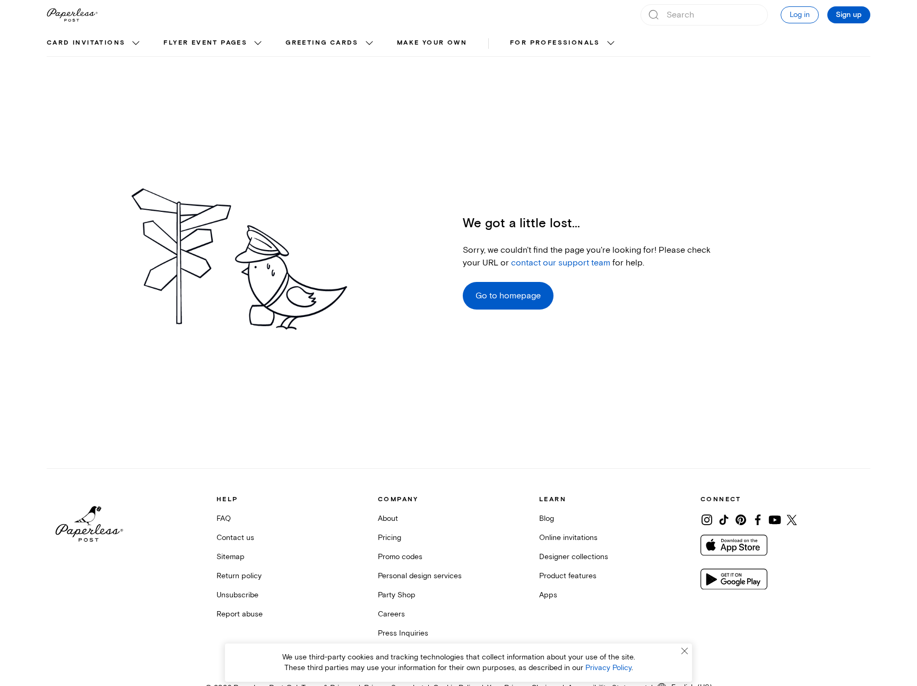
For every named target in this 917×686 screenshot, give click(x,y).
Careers (391, 614)
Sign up (849, 15)
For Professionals (555, 43)
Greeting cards (322, 43)
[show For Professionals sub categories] (610, 43)
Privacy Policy (608, 667)
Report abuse (240, 614)
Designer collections (573, 556)
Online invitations (568, 537)
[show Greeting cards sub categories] (369, 43)
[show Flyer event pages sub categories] (258, 43)
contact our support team (560, 263)
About (388, 518)
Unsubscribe (237, 594)
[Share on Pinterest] (740, 519)
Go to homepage (508, 295)
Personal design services (420, 575)
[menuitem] (94, 43)
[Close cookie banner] (684, 651)
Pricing (389, 537)
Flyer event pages (205, 43)
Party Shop (397, 594)
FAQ (224, 518)
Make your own (432, 43)
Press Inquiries (403, 633)
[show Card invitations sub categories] (135, 43)
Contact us (235, 537)
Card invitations (86, 43)
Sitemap (231, 556)
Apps (548, 594)
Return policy (239, 575)
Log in (800, 14)
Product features (567, 575)
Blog (546, 518)
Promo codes (400, 556)
